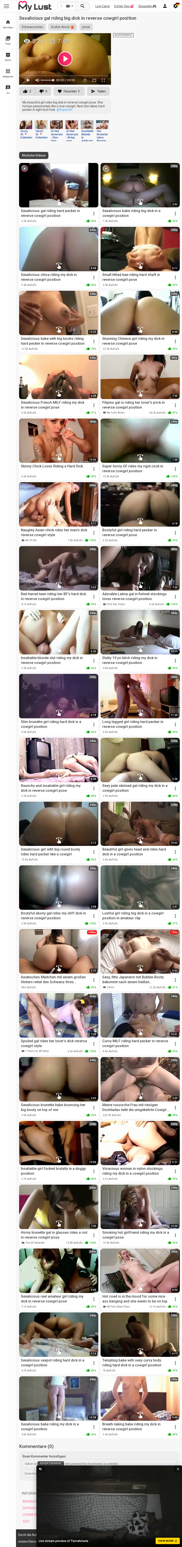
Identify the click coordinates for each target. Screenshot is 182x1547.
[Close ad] (178, 1468)
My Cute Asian (116, 412)
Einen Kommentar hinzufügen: (44, 1456)
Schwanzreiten (32, 27)
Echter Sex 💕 (124, 6)
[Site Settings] (175, 6)
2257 (26, 1521)
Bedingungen (33, 1501)
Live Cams (102, 6)
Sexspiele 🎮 (147, 6)
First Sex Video (116, 604)
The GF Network (34, 1242)
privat (86, 27)
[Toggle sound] (40, 1468)
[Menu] (164, 6)
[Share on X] (103, 38)
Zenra (110, 987)
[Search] (82, 6)
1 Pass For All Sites (37, 1051)
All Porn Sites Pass (118, 1306)
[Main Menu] (6, 6)
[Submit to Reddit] (93, 38)
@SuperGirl (64, 109)
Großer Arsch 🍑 (62, 27)
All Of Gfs (31, 540)
